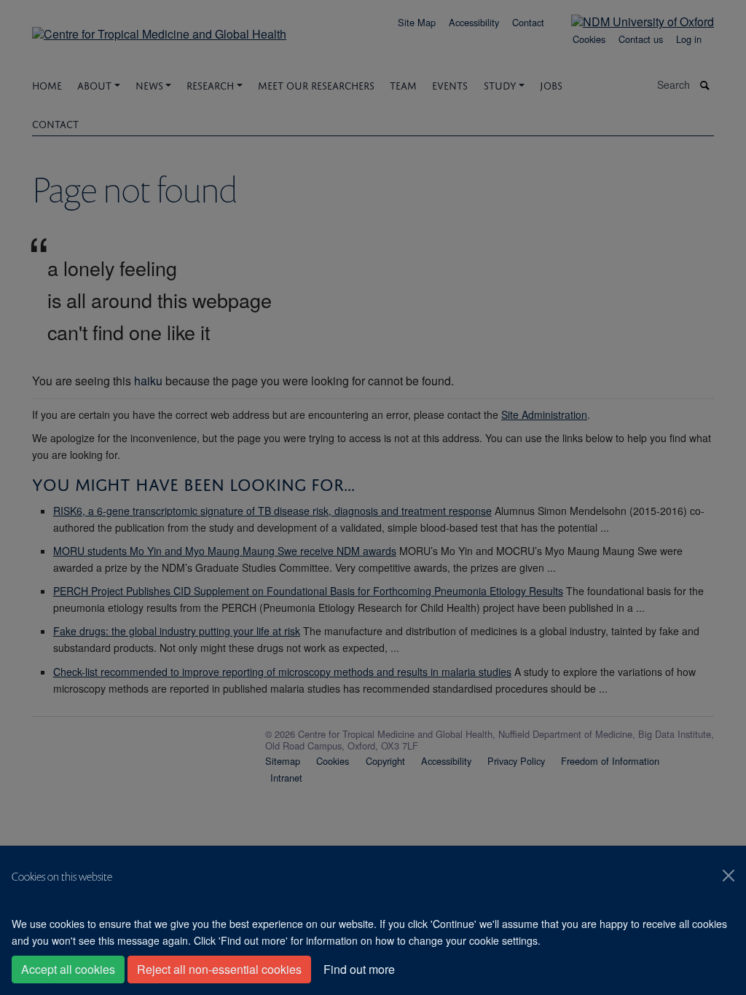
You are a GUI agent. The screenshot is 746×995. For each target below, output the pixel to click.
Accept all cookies (68, 969)
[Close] (728, 875)
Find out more (359, 969)
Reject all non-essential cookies (219, 969)
